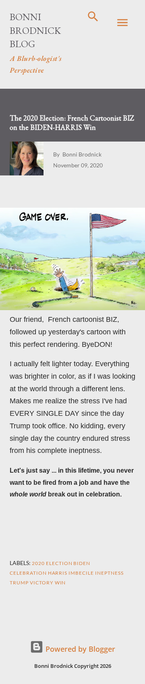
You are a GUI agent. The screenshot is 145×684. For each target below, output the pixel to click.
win (60, 583)
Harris (58, 573)
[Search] (93, 14)
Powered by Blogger (79, 649)
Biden (81, 563)
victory (42, 583)
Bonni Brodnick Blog (35, 30)
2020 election (52, 563)
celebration (28, 573)
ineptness (109, 573)
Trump (19, 583)
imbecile (81, 573)
